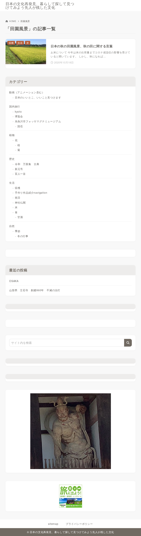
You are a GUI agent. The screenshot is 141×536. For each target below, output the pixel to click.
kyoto (18, 111)
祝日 (17, 197)
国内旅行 (14, 106)
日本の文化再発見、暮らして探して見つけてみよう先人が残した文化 (40, 5)
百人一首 (20, 173)
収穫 (17, 188)
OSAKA (14, 281)
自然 (12, 226)
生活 (12, 182)
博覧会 (19, 116)
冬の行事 (24, 236)
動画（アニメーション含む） (26, 92)
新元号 (19, 169)
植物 (13, 135)
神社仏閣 (20, 202)
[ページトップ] (133, 528)
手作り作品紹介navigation (31, 192)
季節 (17, 231)
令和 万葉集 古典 (27, 164)
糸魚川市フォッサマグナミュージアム (38, 121)
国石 (20, 126)
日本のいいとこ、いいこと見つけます (38, 97)
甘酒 (20, 217)
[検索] (128, 343)
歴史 (12, 159)
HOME (12, 21)
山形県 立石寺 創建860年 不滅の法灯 (34, 290)
